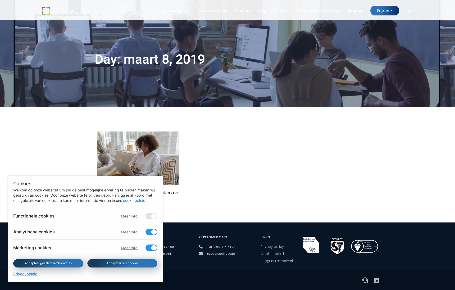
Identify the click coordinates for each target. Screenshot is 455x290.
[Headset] (365, 280)
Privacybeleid (25, 274)
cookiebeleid (134, 200)
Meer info (129, 216)
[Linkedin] (376, 280)
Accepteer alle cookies (122, 263)
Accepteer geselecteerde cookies (48, 263)
